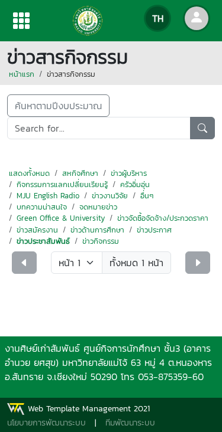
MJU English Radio (48, 195)
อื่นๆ (146, 195)
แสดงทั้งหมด (29, 173)
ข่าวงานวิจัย (110, 195)
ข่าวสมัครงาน (37, 229)
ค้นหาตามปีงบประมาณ (58, 106)
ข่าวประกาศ (154, 229)
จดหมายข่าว (98, 206)
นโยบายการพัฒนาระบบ (46, 423)
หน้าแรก (21, 74)
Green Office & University (61, 218)
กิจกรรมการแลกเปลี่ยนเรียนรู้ (62, 184)
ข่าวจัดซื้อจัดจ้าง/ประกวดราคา (162, 218)
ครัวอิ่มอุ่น (135, 184)
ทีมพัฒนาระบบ (130, 423)
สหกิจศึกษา (80, 173)
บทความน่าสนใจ (42, 206)
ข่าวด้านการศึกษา (97, 229)
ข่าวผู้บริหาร (129, 173)
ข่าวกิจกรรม (100, 241)
